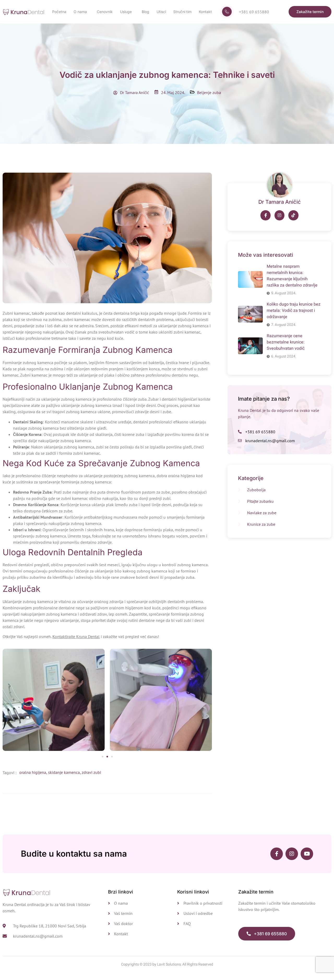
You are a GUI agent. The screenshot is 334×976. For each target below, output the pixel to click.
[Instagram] (279, 215)
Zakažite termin (255, 892)
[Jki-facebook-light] (265, 215)
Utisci (161, 11)
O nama (80, 11)
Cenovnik (105, 11)
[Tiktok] (293, 215)
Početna (59, 11)
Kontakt (205, 11)
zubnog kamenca (76, 399)
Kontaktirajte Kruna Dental (76, 636)
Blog (145, 11)
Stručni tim (182, 11)
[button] (102, 756)
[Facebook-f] (276, 854)
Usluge (126, 11)
